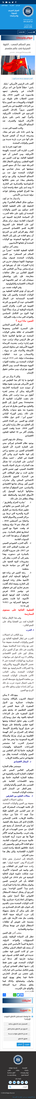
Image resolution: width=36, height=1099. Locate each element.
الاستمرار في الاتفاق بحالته (18, 1024)
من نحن (18, 5)
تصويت (24, 1010)
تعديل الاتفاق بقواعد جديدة (18, 1034)
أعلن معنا (15, 1097)
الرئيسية (30, 32)
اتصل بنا (12, 5)
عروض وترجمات (24, 38)
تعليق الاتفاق (23, 1039)
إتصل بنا (20, 1097)
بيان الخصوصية (31, 1097)
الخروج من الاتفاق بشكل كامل (18, 1029)
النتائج (20, 1044)
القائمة (21, 32)
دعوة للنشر (5, 5)
